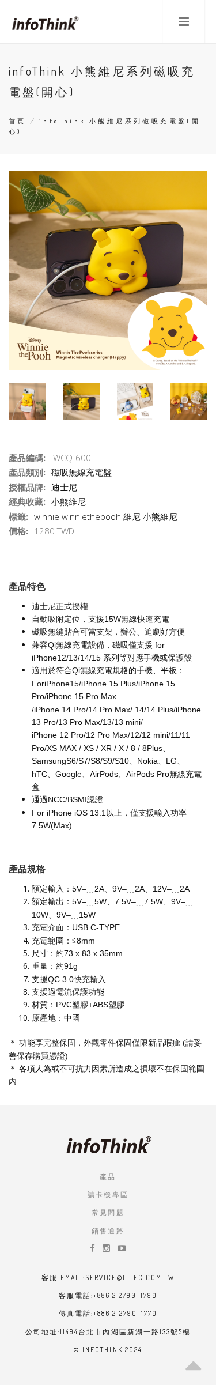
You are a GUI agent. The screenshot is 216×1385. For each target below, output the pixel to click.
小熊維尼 (68, 501)
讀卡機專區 (108, 1194)
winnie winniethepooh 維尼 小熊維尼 (105, 516)
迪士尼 (64, 487)
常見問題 (108, 1212)
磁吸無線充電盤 (81, 472)
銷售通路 (108, 1231)
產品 (108, 1176)
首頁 (17, 121)
